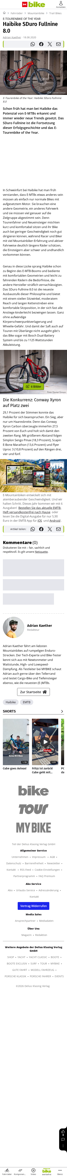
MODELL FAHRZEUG (42, 970)
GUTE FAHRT (19, 970)
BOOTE (55, 957)
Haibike (11, 702)
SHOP (10, 957)
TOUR (43, 963)
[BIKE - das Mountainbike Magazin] (36, 4)
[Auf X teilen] (50, 44)
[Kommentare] (63, 1139)
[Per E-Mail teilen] (58, 44)
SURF (34, 963)
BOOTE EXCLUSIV (17, 963)
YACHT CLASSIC (38, 957)
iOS (40, 521)
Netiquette (41, 551)
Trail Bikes (55, 13)
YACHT (21, 957)
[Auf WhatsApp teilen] (33, 44)
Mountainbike (36, 13)
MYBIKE (55, 963)
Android (54, 521)
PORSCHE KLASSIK (15, 976)
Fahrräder (17, 13)
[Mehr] (63, 1146)
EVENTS (59, 976)
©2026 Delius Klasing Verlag (33, 986)
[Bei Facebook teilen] (41, 44)
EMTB (26, 702)
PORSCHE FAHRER (40, 976)
